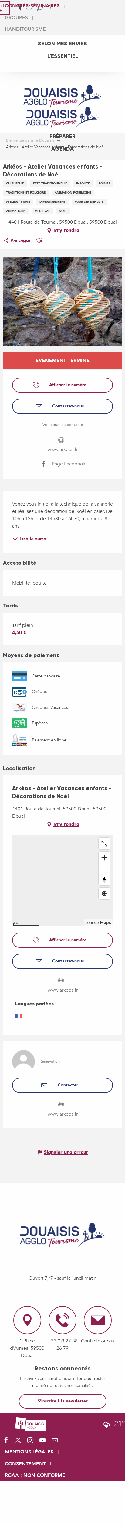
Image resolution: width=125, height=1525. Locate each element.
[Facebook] (6, 1442)
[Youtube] (42, 1442)
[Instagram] (30, 1442)
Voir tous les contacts (62, 425)
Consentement (25, 1463)
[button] (39, 240)
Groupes (16, 17)
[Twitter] (18, 1442)
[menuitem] (62, 43)
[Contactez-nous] (54, 1442)
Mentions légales (29, 1452)
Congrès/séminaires (32, 5)
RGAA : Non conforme (35, 1475)
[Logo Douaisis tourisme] (62, 1235)
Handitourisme (25, 29)
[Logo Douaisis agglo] (30, 1423)
